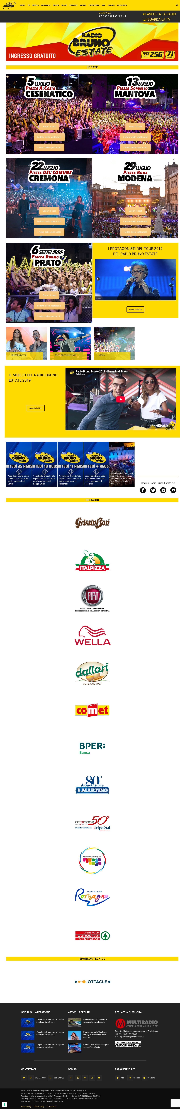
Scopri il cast (49, 126)
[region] (135, 279)
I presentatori (19, 355)
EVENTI (56, 5)
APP (103, 5)
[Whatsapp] (31, 1077)
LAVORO (111, 5)
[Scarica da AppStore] (117, 1077)
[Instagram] (78, 1077)
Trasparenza (51, 1106)
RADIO (22, 5)
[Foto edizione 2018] (70, 343)
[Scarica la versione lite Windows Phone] (144, 1077)
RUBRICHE (73, 5)
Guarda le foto (135, 309)
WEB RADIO (45, 5)
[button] (177, 5)
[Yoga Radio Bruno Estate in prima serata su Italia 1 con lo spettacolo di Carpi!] (19, 464)
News (102, 355)
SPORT (64, 5)
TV (29, 5)
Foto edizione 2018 (65, 355)
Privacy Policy (26, 1106)
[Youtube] (99, 1078)
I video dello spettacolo (49, 147)
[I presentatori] (26, 343)
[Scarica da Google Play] (130, 1077)
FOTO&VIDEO (94, 5)
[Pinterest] (85, 1078)
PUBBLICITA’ (122, 5)
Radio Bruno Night (113, 16)
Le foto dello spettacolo (49, 137)
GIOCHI (83, 5)
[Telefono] (50, 1077)
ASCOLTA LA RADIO (161, 14)
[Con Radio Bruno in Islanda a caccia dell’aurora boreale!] (74, 1022)
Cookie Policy (39, 1106)
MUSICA (35, 5)
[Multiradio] (137, 1028)
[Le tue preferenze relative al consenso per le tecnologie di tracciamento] (4, 1104)
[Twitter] (92, 1078)
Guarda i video (35, 408)
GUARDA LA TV (158, 19)
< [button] (98, 279)
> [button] (172, 279)
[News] (114, 343)
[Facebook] (70, 1078)
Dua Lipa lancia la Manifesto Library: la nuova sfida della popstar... (95, 1034)
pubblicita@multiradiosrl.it (132, 1036)
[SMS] (23, 1077)
